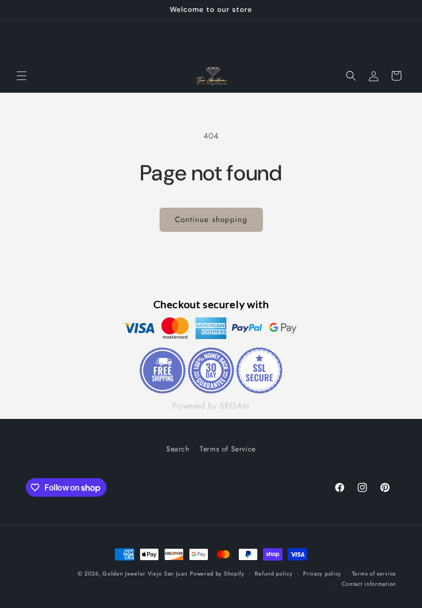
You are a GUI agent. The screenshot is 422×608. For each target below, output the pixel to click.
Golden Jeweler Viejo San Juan (144, 573)
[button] (21, 75)
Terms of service (374, 573)
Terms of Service (228, 449)
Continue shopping (211, 219)
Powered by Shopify (217, 573)
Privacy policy (322, 573)
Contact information (369, 584)
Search (177, 449)
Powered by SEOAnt (210, 406)
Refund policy (273, 573)
